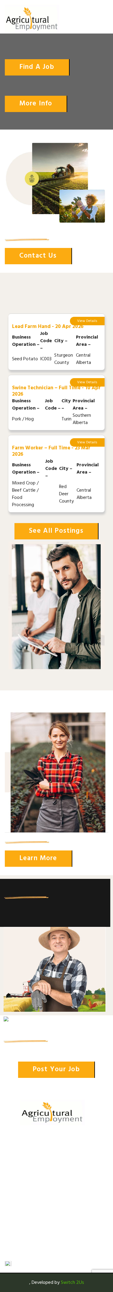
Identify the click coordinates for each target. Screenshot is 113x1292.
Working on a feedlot (26, 1171)
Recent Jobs (17, 1220)
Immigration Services (25, 1238)
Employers (15, 1211)
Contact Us (16, 1229)
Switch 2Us (72, 1283)
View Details (87, 321)
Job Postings (17, 1193)
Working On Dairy (22, 1162)
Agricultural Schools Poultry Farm (32, 1150)
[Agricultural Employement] (32, 19)
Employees (15, 1202)
